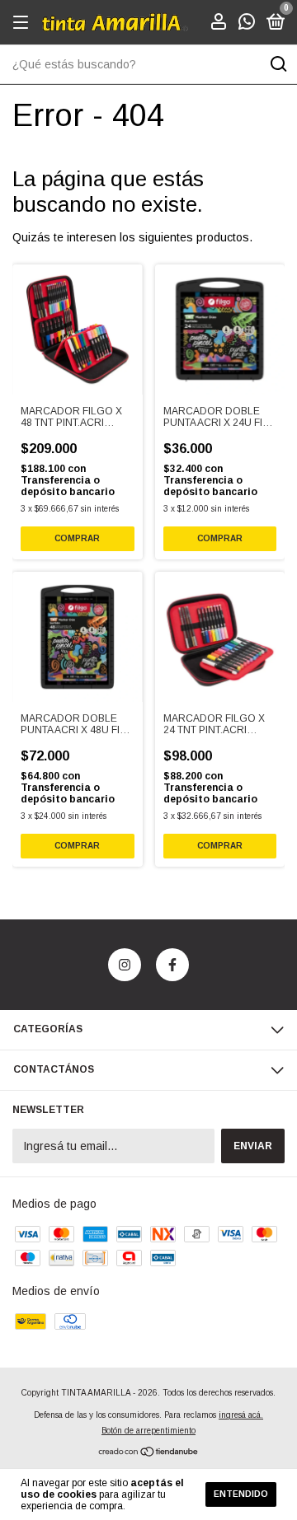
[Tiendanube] (148, 1453)
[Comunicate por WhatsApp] (247, 24)
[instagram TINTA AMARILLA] (124, 964)
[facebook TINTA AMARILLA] (172, 964)
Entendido (241, 1494)
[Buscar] (277, 64)
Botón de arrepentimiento (148, 1430)
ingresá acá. (241, 1414)
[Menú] (23, 23)
